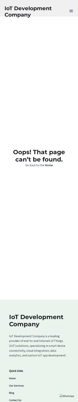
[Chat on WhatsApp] (67, 396)
